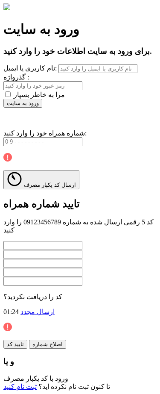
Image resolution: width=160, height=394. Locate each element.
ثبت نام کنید (20, 386)
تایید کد (15, 344)
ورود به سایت (23, 103)
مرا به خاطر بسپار (39, 94)
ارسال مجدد (37, 311)
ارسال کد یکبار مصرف (49, 185)
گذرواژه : (16, 77)
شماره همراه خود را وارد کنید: (45, 133)
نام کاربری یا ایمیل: (30, 68)
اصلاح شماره (47, 344)
